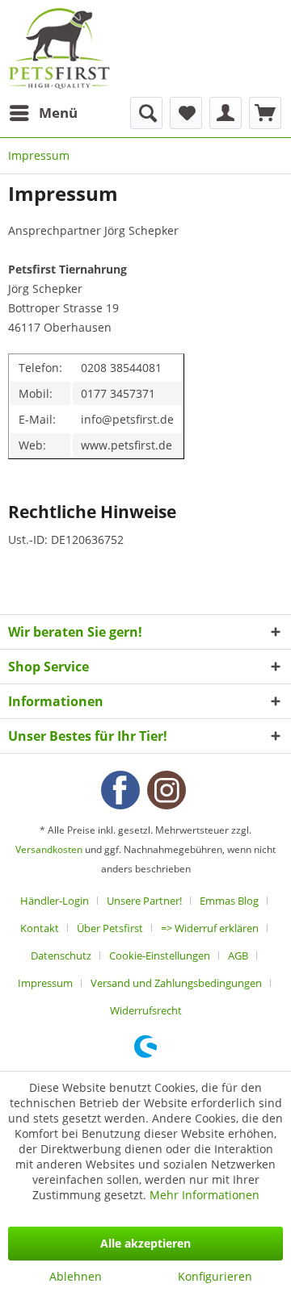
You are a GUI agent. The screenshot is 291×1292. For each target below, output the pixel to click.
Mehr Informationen (204, 1194)
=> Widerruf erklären (210, 928)
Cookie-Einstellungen (159, 955)
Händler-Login (54, 900)
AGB (238, 955)
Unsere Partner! (144, 900)
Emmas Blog (229, 900)
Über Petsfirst (110, 928)
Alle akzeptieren (145, 1243)
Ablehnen (75, 1276)
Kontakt (39, 928)
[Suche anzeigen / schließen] (146, 113)
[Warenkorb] (265, 113)
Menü (58, 112)
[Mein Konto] (225, 113)
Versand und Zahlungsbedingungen (176, 983)
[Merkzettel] (186, 113)
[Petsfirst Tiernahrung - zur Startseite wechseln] (59, 48)
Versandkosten (48, 849)
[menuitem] (43, 113)
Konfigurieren (215, 1276)
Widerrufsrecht (146, 1010)
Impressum (45, 983)
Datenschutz (61, 955)
